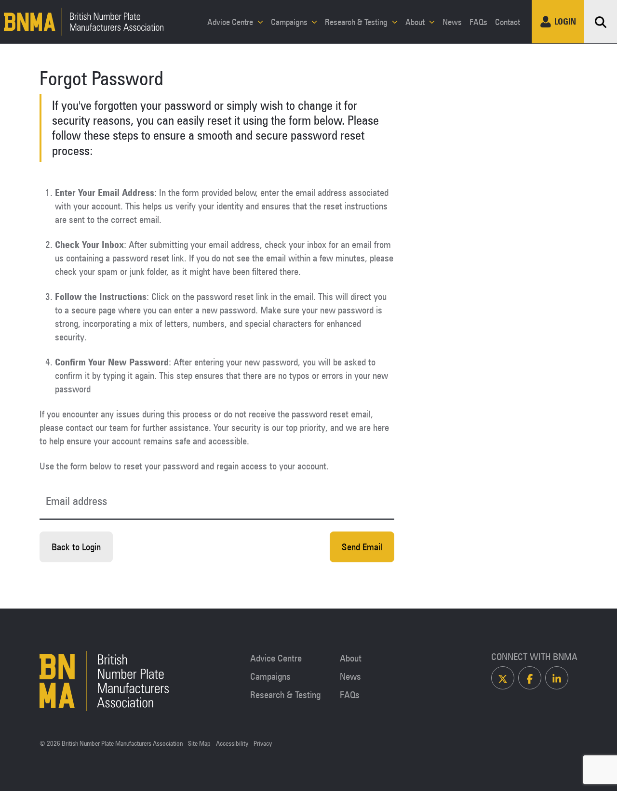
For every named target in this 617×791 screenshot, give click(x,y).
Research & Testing (357, 21)
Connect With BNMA (534, 656)
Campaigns (290, 21)
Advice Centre (231, 21)
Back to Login (76, 547)
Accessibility (232, 743)
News (452, 21)
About (416, 21)
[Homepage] (82, 21)
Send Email (362, 547)
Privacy (263, 743)
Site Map (199, 743)
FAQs (478, 21)
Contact (507, 21)
